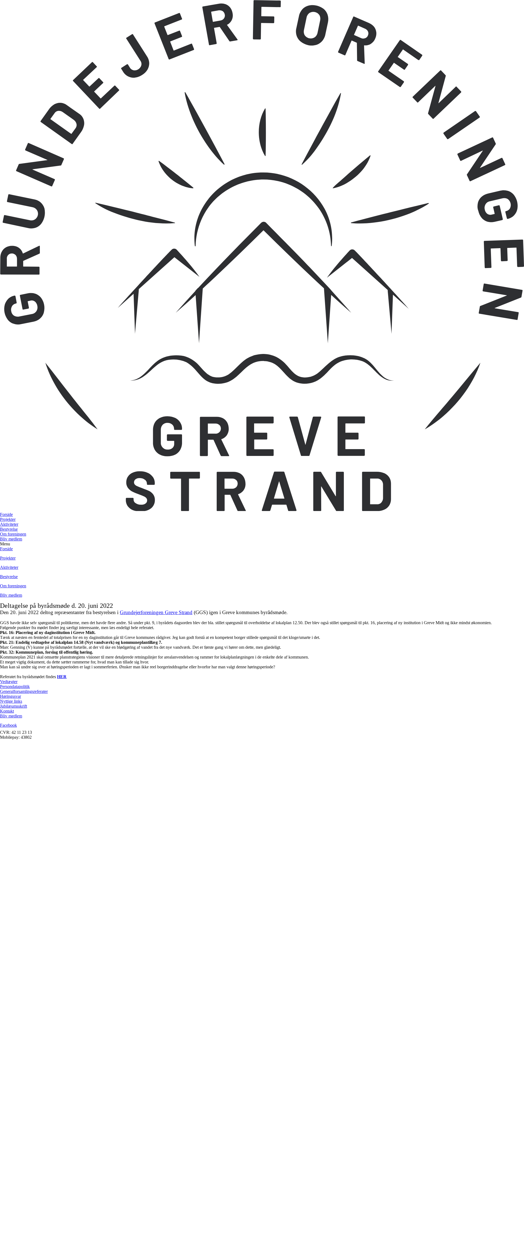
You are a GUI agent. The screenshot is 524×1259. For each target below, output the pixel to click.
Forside (6, 514)
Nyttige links (11, 701)
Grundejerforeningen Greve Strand (156, 612)
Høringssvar (10, 696)
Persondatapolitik (15, 686)
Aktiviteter (9, 524)
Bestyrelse (9, 529)
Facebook (8, 725)
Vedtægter (8, 681)
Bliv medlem (11, 539)
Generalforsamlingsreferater (24, 691)
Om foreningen (13, 534)
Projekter (8, 519)
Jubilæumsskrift (13, 706)
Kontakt (7, 711)
